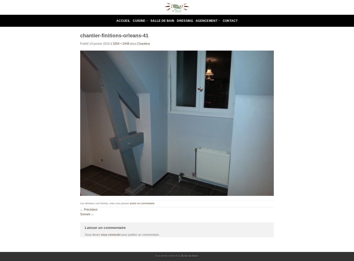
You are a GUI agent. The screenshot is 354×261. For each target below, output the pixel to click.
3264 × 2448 (121, 43)
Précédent (88, 209)
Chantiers (143, 43)
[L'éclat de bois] (177, 7)
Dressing (185, 20)
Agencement (207, 20)
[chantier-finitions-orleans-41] (177, 123)
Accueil (123, 20)
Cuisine (139, 20)
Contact (230, 20)
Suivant (87, 214)
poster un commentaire (142, 203)
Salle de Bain (162, 20)
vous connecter (111, 234)
